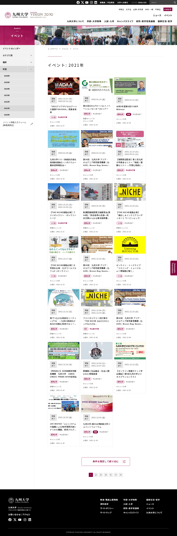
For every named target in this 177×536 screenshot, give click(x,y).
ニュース (157, 15)
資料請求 (104, 504)
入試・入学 (109, 21)
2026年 (7, 76)
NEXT (116, 475)
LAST (121, 475)
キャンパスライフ (125, 21)
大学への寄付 (122, 2)
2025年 (7, 82)
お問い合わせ (14, 514)
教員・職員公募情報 (109, 499)
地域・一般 (149, 9)
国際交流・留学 (165, 21)
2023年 (7, 95)
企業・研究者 (138, 9)
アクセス (26, 514)
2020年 (7, 115)
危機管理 (167, 9)
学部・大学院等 (94, 21)
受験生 (121, 9)
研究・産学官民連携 (145, 21)
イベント (168, 15)
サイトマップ (106, 512)
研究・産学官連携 (131, 508)
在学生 (128, 9)
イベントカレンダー (11, 48)
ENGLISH (142, 2)
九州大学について (75, 21)
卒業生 (158, 9)
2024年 (7, 89)
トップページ (53, 49)
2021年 (7, 108)
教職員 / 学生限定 (107, 2)
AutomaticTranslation (173, 268)
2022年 (7, 102)
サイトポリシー (107, 508)
